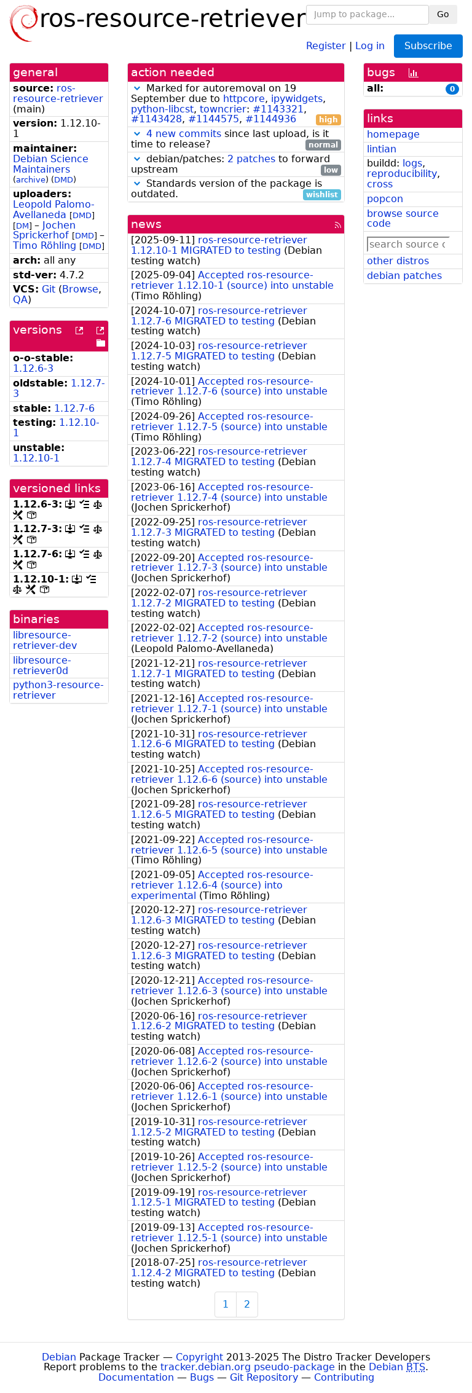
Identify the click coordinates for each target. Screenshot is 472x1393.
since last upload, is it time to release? (234, 139)
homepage (393, 134)
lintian (381, 149)
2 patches (251, 159)
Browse (80, 289)
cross (380, 184)
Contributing (344, 1377)
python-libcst (162, 109)
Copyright (199, 1357)
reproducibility (402, 173)
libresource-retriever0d (42, 665)
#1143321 (278, 109)
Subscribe (428, 46)
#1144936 (270, 119)
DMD (63, 179)
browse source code (403, 219)
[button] (137, 88)
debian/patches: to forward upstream (234, 164)
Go (443, 14)
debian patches (404, 275)
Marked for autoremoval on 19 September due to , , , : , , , (234, 104)
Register (326, 45)
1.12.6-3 (33, 368)
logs (412, 163)
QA (20, 299)
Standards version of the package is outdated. (234, 189)
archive (30, 179)
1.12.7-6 (74, 408)
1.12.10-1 (36, 458)
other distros (398, 261)
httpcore (244, 98)
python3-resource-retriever (58, 690)
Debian (59, 1357)
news (146, 224)
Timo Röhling (44, 245)
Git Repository (264, 1377)
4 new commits (183, 133)
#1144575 (213, 119)
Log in (370, 45)
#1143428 (156, 119)
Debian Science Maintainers (50, 164)
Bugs (202, 1377)
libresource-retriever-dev (45, 640)
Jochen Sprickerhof (44, 230)
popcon (385, 199)
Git (48, 289)
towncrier (223, 109)
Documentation (136, 1377)
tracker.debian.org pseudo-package (247, 1367)
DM (22, 225)
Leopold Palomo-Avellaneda (54, 209)
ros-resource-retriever (58, 93)
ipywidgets (297, 98)
